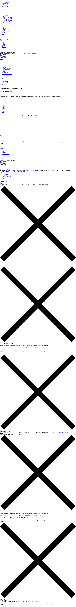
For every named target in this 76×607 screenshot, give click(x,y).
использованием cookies (47, 184)
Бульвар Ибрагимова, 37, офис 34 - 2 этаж (10, 53)
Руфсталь (2, 148)
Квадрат (3, 13)
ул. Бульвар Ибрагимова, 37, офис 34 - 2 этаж (11, 170)
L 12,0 (3, 113)
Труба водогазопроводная (7, 20)
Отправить (62, 142)
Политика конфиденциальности (6, 180)
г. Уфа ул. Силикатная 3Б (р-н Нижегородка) (28, 53)
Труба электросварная (6, 19)
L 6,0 (3, 112)
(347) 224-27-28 (13, 146)
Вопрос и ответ (5, 49)
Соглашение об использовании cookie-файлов (31, 180)
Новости (4, 32)
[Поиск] (10, 60)
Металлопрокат (5, 174)
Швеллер (4, 10)
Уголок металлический (6, 11)
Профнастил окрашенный (7, 18)
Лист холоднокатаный (8, 65)
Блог (3, 34)
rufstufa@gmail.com (3, 55)
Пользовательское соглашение (17, 180)
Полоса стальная (5, 15)
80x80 (3, 109)
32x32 (3, 103)
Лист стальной (5, 6)
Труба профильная (5, 22)
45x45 (3, 105)
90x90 (3, 110)
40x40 (3, 104)
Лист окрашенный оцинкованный (11, 66)
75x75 (3, 108)
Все (3, 101)
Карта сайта (4, 167)
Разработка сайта (3, 182)
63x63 (3, 107)
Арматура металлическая (6, 12)
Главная (3, 27)
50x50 (3, 106)
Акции (3, 30)
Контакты (4, 50)
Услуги (3, 33)
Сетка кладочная (5, 24)
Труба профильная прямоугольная (11, 80)
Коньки (3, 14)
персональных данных (56, 142)
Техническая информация (5, 179)
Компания (4, 28)
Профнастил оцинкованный (7, 17)
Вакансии (4, 29)
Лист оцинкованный (8, 8)
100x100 (3, 111)
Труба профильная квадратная (10, 79)
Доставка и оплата (5, 31)
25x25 (3, 102)
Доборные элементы (6, 25)
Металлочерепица (5, 16)
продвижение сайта (10, 182)
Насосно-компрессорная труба (7, 21)
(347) (3, 0)
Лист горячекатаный (8, 7)
